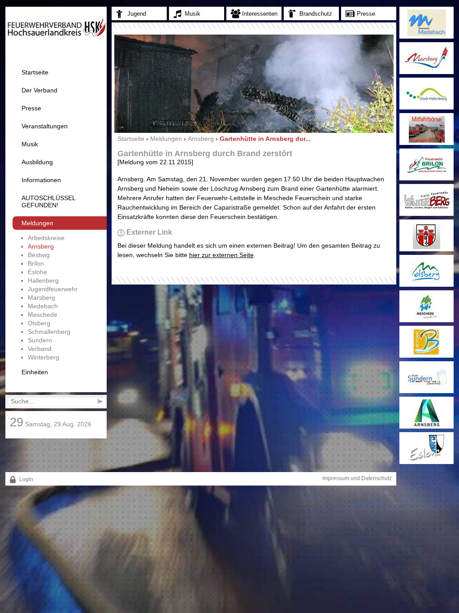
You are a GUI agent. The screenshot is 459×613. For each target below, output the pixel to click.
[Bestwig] (426, 342)
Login (25, 479)
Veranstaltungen (45, 126)
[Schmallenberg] (426, 235)
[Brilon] (426, 164)
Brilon (36, 263)
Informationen (41, 180)
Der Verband (39, 90)
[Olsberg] (426, 271)
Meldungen (37, 223)
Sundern (40, 340)
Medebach (43, 306)
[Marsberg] (426, 58)
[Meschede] (426, 306)
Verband (40, 348)
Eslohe (37, 272)
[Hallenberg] (426, 93)
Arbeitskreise (46, 237)
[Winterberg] (426, 200)
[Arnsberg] (426, 413)
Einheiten (35, 372)
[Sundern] (426, 377)
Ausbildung (37, 162)
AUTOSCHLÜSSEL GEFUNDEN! (48, 201)
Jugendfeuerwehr (53, 289)
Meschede (42, 314)
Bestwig (39, 254)
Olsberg (39, 323)
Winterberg (43, 357)
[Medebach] (426, 23)
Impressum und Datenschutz (357, 478)
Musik (30, 144)
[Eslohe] (426, 448)
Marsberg (41, 297)
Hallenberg (43, 280)
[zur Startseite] (56, 35)
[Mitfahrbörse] (426, 129)
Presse (31, 108)
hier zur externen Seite (221, 254)
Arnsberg (41, 246)
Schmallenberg (49, 331)
